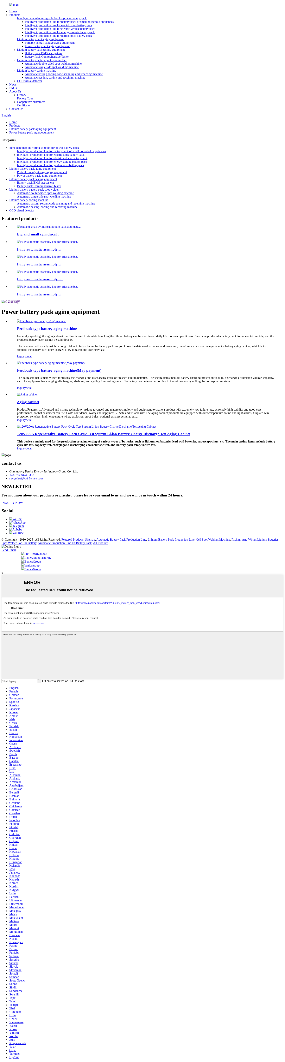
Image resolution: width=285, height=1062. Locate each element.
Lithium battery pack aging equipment (40, 39)
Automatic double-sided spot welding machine (53, 63)
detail (29, 356)
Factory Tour (25, 98)
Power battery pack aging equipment (47, 46)
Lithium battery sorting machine (36, 70)
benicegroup (32, 565)
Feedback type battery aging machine (47, 329)
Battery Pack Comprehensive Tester (47, 56)
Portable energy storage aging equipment (50, 42)
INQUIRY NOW (12, 502)
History (21, 95)
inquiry (21, 356)
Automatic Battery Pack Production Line (121, 539)
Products (14, 14)
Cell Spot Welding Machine (213, 539)
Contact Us (16, 108)
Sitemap (90, 539)
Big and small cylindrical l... (39, 234)
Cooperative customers (31, 102)
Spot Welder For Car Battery (19, 543)
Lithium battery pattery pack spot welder (41, 60)
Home (13, 11)
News (12, 84)
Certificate (23, 105)
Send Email (9, 550)
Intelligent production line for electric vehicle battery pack (60, 28)
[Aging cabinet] (27, 394)
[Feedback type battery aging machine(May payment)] (51, 363)
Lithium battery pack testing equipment (41, 49)
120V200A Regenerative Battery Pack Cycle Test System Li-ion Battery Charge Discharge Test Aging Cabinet (103, 434)
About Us (15, 91)
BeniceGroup (32, 561)
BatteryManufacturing (37, 557)
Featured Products (72, 539)
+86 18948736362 (35, 553)
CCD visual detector (29, 81)
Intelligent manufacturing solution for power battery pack (52, 18)
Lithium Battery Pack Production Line (171, 539)
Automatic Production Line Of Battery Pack (65, 543)
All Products (100, 543)
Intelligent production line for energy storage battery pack (60, 32)
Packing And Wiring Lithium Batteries (254, 539)
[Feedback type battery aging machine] (41, 321)
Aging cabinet (28, 402)
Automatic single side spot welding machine (52, 67)
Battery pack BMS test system (43, 53)
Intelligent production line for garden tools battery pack (58, 35)
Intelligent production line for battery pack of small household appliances (69, 21)
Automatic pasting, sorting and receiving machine (55, 77)
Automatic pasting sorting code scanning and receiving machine (64, 74)
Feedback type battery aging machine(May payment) (59, 370)
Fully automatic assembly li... (40, 249)
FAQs (13, 88)
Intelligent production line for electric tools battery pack (58, 25)
